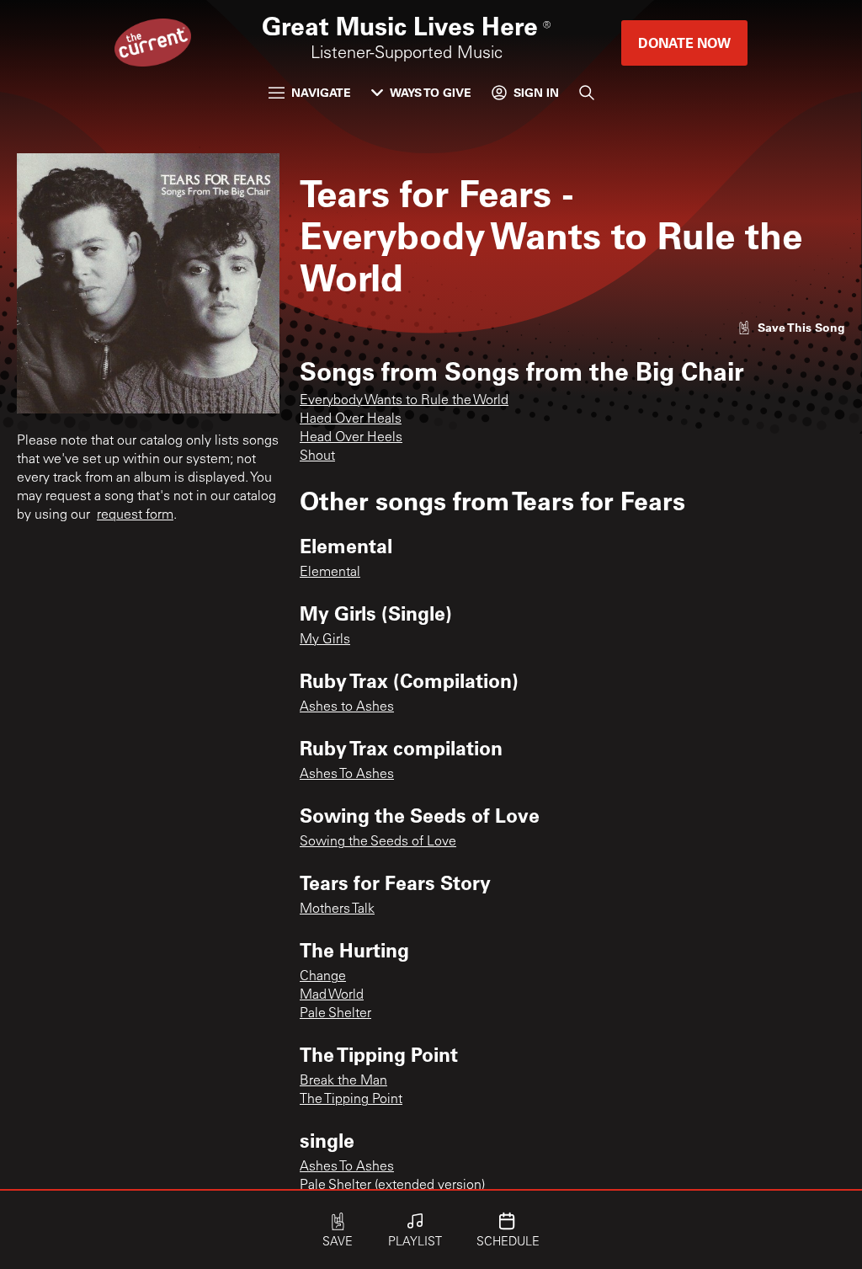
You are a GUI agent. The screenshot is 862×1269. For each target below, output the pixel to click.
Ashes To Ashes (347, 774)
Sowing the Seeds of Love (378, 842)
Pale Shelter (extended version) (392, 1185)
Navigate (321, 92)
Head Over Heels (351, 438)
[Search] (586, 93)
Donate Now (684, 42)
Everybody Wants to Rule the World (404, 401)
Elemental (330, 572)
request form (135, 515)
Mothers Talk (337, 909)
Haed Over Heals (351, 419)
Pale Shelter (335, 1014)
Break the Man (343, 1081)
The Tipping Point (351, 1099)
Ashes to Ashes (347, 707)
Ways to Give (430, 92)
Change (323, 977)
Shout (317, 456)
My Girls (325, 640)
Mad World (332, 995)
